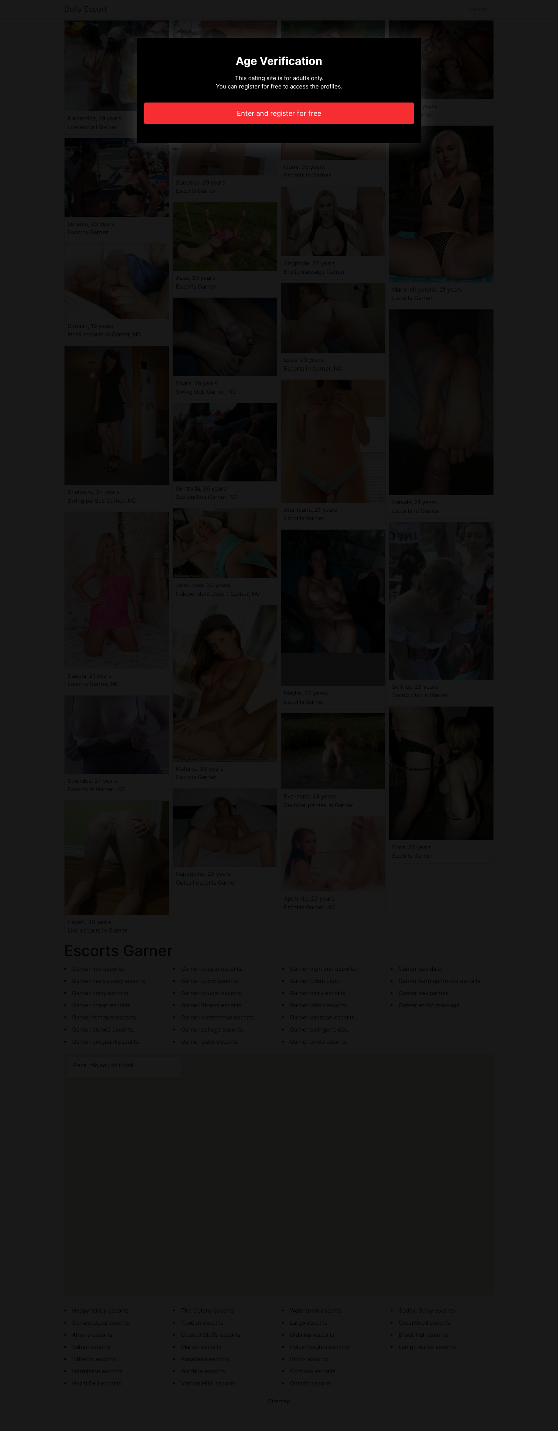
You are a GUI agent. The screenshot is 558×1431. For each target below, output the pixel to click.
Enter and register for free (279, 113)
